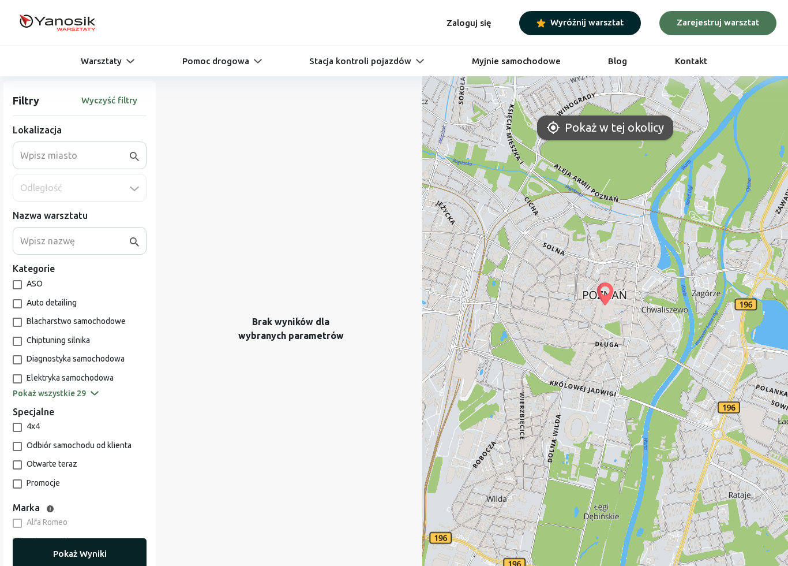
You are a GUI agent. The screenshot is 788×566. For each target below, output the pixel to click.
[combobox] (75, 155)
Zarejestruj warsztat (718, 22)
